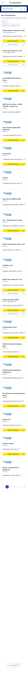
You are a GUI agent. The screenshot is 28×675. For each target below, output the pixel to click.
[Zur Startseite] (15, 2)
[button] (21, 9)
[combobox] (14, 8)
